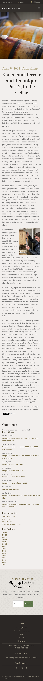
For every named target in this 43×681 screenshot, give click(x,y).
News (6, 519)
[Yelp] (26, 668)
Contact (21, 637)
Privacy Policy (21, 628)
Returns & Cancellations (22, 631)
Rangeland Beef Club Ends (12, 464)
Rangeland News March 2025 (13, 477)
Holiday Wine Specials (10, 489)
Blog (21, 634)
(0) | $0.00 (36, 2)
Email (14, 413)
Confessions (8, 517)
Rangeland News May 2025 (12, 471)
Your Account (7, 2)
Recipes (7, 522)
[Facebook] (16, 668)
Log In (22, 2)
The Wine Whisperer (11, 524)
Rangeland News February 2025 (14, 483)
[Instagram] (21, 668)
